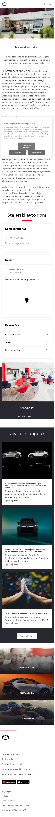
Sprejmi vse (36, 152)
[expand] (50, 4)
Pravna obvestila (8, 800)
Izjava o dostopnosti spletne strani (15, 805)
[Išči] (45, 4)
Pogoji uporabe (8, 791)
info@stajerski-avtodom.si (21, 243)
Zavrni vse (17, 152)
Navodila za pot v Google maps (22, 279)
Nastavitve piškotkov (27, 146)
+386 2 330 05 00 (17, 237)
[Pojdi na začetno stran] (4, 4)
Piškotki (5, 796)
